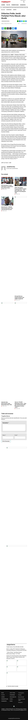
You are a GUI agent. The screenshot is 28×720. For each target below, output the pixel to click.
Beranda (3, 9)
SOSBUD (14, 9)
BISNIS (11, 701)
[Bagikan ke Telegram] (26, 21)
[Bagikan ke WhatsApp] (24, 21)
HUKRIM (3, 4)
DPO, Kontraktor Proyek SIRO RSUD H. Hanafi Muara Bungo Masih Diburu (7, 186)
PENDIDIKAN (12, 694)
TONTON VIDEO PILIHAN (13, 686)
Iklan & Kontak (21, 697)
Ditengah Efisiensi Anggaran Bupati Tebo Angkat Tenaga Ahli (19, 297)
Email (16, 435)
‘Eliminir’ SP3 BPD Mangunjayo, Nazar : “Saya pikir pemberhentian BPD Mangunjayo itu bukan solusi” (20, 405)
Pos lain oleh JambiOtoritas (12, 168)
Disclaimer (20, 702)
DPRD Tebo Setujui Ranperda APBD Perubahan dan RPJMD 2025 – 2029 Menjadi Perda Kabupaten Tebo (20, 190)
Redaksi (19, 694)
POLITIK (8, 4)
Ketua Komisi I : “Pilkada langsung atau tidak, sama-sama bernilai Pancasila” (7, 208)
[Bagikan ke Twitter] (22, 21)
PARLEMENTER (13, 697)
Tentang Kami (21, 692)
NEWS (2, 692)
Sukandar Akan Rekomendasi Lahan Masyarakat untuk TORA (6, 403)
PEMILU (11, 699)
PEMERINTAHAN (15, 4)
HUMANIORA (23, 4)
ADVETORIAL (12, 692)
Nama (4, 435)
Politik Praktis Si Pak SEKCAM (13, 647)
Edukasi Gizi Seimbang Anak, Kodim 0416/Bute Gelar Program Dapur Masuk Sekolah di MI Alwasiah (16, 657)
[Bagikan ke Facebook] (20, 21)
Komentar (6, 423)
